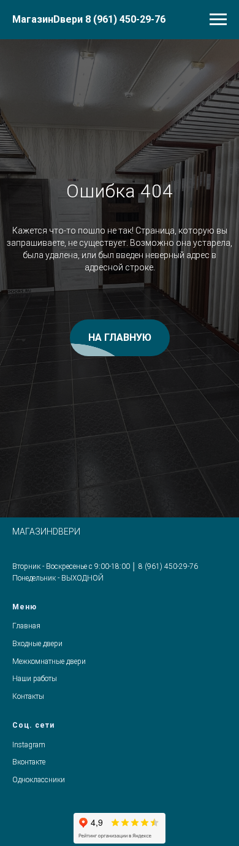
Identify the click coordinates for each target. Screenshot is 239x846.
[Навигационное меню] (218, 19)
